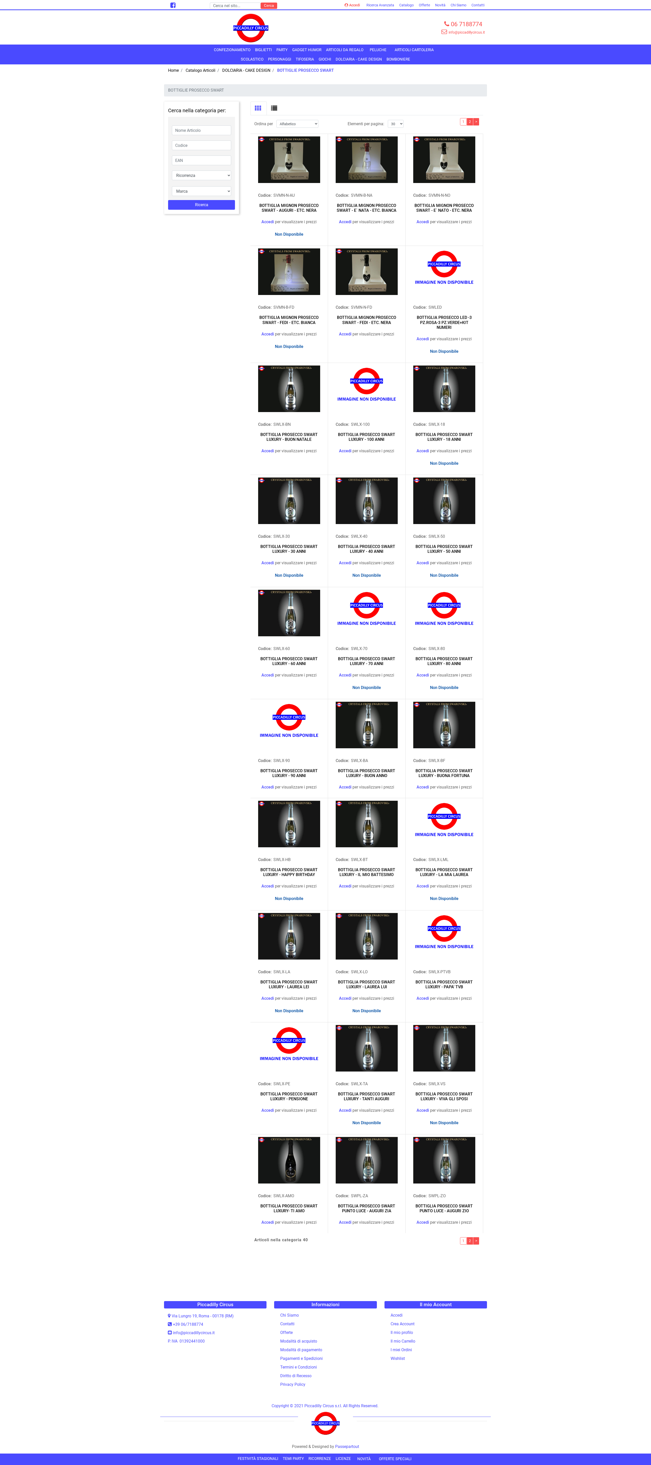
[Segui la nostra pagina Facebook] (172, 6)
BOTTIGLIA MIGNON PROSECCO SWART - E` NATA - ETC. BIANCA (366, 208)
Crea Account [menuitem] (403, 1323)
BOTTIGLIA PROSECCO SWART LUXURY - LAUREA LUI (366, 984)
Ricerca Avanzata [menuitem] (380, 5)
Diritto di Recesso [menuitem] (296, 1375)
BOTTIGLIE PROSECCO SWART (305, 70)
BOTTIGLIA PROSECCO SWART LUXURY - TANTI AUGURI (366, 1096)
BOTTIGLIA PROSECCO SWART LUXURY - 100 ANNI (366, 437)
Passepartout (347, 1446)
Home (173, 70)
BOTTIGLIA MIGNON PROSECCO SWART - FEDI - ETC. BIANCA (289, 320)
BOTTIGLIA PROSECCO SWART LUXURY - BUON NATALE (289, 437)
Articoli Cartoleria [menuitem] (414, 50)
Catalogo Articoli (200, 70)
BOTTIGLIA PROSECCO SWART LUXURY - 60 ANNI (289, 661)
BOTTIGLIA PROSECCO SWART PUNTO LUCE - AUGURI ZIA (366, 1208)
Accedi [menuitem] (397, 1315)
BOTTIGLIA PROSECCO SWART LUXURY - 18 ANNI (444, 437)
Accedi (354, 5)
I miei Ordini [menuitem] (401, 1349)
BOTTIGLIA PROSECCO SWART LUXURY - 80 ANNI (444, 661)
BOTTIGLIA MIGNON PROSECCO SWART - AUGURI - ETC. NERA (289, 208)
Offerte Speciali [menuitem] (395, 1459)
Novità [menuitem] (440, 5)
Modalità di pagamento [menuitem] (301, 1349)
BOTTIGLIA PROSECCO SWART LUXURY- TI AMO (289, 1208)
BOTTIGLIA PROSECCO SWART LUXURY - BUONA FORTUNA (444, 773)
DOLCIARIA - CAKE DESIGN (246, 70)
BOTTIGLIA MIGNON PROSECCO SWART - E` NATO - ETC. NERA (444, 208)
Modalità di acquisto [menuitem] (298, 1341)
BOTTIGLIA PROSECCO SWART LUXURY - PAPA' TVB (444, 984)
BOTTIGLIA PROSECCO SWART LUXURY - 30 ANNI (289, 549)
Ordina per (263, 123)
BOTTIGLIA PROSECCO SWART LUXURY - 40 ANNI (366, 549)
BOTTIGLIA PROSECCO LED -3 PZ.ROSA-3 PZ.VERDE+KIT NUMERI (444, 322)
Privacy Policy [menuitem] (292, 1384)
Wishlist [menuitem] (398, 1358)
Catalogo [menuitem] (406, 5)
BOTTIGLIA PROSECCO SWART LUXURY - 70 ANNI (366, 661)
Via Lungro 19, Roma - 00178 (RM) (203, 1316)
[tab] (258, 108)
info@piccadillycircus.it (194, 1332)
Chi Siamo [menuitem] (458, 5)
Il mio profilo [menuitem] (402, 1332)
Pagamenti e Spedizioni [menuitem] (301, 1358)
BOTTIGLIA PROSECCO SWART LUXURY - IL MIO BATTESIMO (366, 872)
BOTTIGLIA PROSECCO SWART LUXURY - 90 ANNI (289, 773)
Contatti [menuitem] (477, 5)
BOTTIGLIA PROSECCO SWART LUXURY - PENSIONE (289, 1096)
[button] (269, 6)
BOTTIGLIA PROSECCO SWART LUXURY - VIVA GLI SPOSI (444, 1096)
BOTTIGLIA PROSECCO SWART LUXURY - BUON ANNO (366, 773)
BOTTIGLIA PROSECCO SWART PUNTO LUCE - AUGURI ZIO (444, 1208)
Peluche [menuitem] (378, 50)
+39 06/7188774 (188, 1324)
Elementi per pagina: (366, 123)
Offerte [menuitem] (424, 5)
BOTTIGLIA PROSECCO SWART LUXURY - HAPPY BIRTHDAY (289, 872)
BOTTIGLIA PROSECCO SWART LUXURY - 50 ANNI (444, 549)
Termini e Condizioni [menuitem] (298, 1367)
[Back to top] (637, 1451)
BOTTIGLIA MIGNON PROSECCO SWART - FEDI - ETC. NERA (366, 320)
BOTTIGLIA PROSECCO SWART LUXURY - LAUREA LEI (289, 984)
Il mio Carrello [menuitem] (403, 1341)
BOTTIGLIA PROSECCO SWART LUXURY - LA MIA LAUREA (444, 872)
